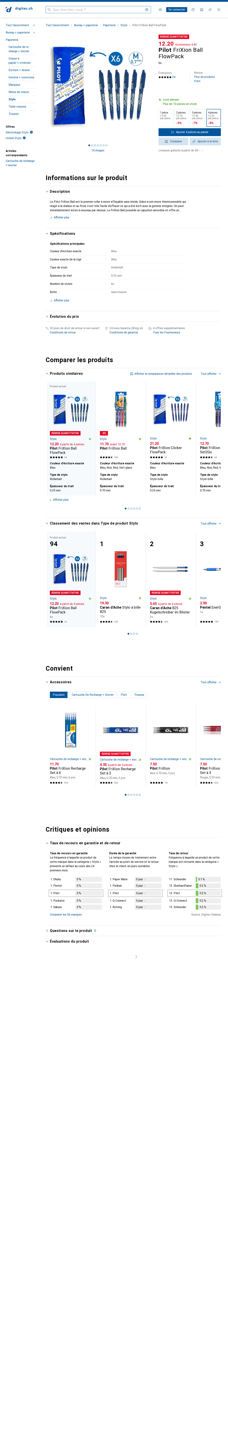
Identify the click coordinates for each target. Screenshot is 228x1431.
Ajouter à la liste (208, 141)
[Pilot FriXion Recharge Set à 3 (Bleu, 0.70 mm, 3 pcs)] (121, 746)
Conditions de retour (63, 332)
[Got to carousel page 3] (95, 145)
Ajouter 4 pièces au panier (192, 132)
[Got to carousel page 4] (98, 145)
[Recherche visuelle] (146, 9)
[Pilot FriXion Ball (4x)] (121, 421)
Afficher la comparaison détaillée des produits (163, 373)
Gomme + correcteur (21, 77)
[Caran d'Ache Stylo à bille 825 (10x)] (121, 579)
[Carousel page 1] (89, 145)
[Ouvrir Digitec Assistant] (193, 9)
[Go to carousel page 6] (140, 508)
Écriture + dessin (19, 70)
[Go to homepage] (19, 9)
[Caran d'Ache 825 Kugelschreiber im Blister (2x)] (171, 579)
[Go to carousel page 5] (137, 508)
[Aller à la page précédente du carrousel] (52, 438)
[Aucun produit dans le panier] (219, 9)
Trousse (14, 114)
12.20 (166, 43)
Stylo (12, 99)
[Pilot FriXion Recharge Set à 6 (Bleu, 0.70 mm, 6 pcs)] (71, 746)
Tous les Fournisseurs (166, 332)
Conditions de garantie (124, 332)
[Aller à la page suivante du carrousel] (214, 438)
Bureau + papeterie (18, 32)
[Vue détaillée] (76, 894)
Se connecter (176, 9)
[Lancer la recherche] (49, 9)
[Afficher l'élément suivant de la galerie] (150, 86)
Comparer (176, 141)
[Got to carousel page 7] (106, 145)
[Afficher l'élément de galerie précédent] (44, 86)
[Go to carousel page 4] (134, 508)
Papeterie (12, 40)
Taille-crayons (17, 106)
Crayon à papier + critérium (20, 60)
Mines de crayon (19, 92)
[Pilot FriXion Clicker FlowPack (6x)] (171, 421)
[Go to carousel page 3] (131, 508)
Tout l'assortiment (17, 25)
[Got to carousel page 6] (103, 145)
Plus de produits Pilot (204, 77)
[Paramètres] (160, 9)
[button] (190, 102)
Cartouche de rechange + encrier (19, 49)
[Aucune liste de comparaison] (201, 9)
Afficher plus (61, 217)
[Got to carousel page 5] (101, 145)
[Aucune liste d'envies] (210, 9)
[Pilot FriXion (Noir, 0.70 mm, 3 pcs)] (171, 746)
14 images (97, 150)
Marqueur (14, 84)
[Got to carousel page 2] (92, 145)
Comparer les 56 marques (66, 914)
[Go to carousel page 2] (128, 508)
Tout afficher (209, 373)
